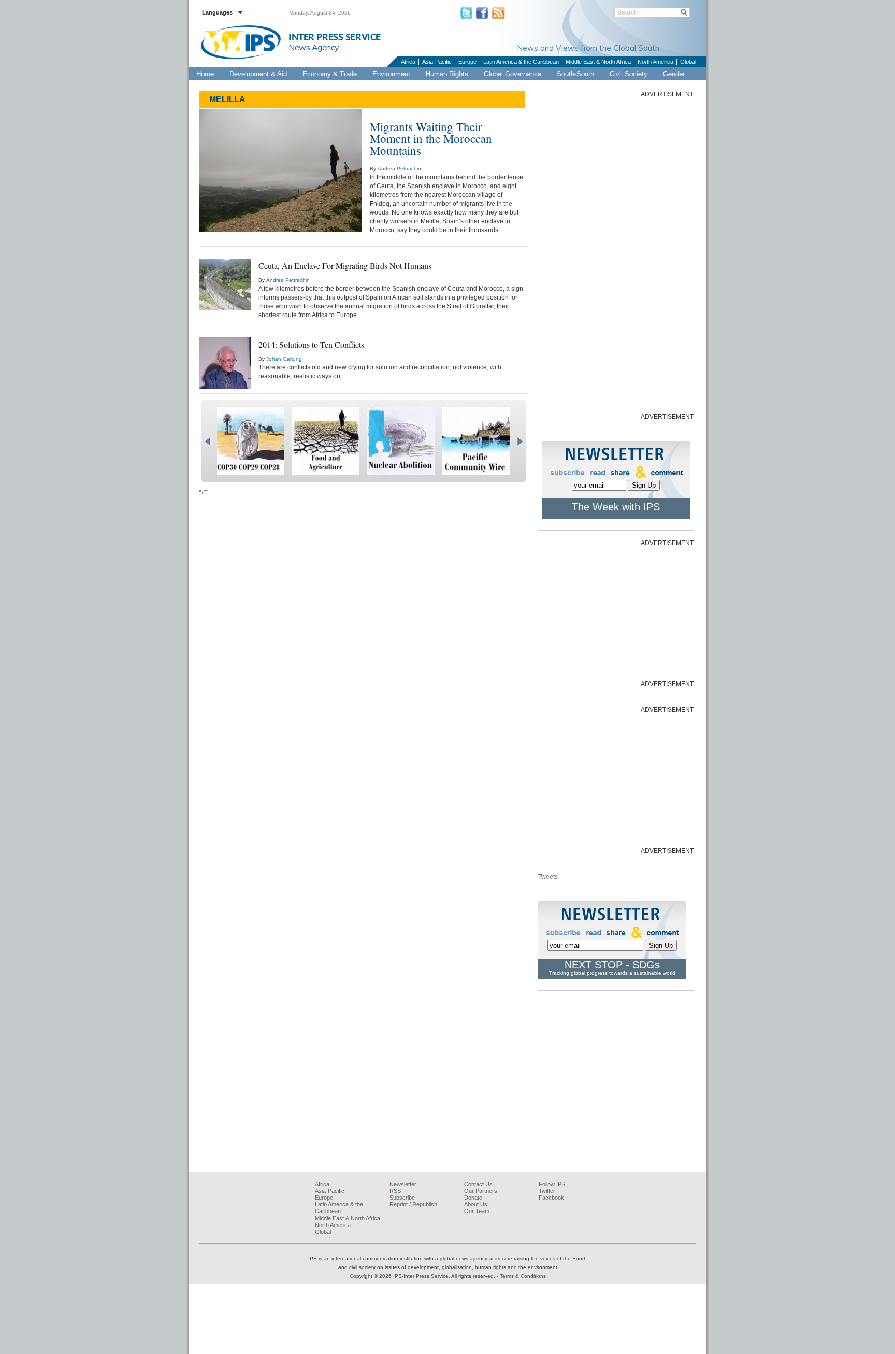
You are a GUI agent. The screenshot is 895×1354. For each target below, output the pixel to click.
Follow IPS (552, 1184)
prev (207, 441)
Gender (674, 74)
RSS (395, 1191)
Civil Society (628, 74)
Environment (391, 74)
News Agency (313, 47)
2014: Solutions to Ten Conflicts (311, 344)
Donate (473, 1197)
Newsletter (402, 1184)
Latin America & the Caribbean (521, 62)
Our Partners (480, 1191)
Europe (467, 62)
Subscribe (402, 1197)
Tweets (548, 876)
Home (205, 74)
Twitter (547, 1191)
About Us (475, 1204)
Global (688, 62)
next (520, 441)
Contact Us (478, 1184)
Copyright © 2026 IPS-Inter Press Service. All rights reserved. (423, 1276)
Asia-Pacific (437, 62)
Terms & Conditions (523, 1276)
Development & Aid (258, 74)
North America (655, 62)
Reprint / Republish (413, 1204)
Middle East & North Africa (598, 62)
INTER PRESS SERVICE (334, 37)
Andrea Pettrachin (399, 169)
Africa (408, 62)
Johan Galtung (284, 359)
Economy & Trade (329, 74)
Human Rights (447, 74)
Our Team (476, 1211)
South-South (575, 74)
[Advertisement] (616, 254)
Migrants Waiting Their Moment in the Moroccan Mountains (431, 138)
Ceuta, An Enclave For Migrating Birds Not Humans (344, 265)
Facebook (551, 1197)
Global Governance (512, 74)
